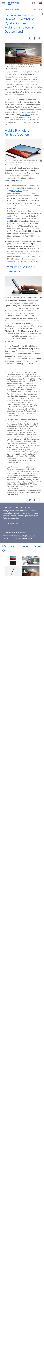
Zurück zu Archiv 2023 (12, 9)
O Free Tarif (27, 122)
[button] (30, 38)
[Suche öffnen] (33, 3)
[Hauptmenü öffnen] (3, 3)
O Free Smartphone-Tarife (21, 538)
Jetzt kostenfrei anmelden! (13, 523)
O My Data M (16, 191)
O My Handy (25, 115)
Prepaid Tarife (19, 536)
